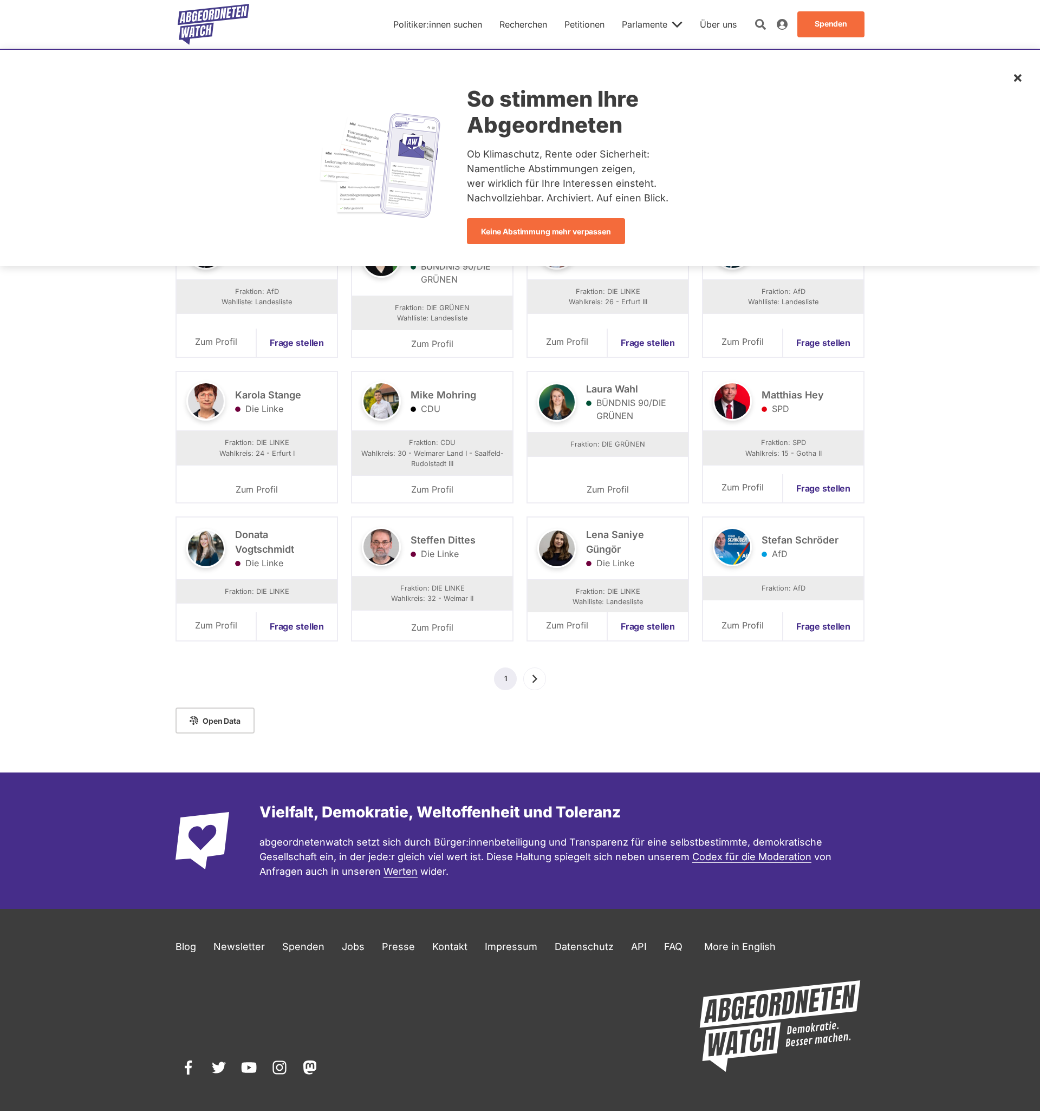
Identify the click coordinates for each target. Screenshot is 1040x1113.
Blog (186, 946)
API (639, 946)
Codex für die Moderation (751, 856)
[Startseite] (213, 24)
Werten (401, 871)
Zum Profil (216, 341)
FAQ (673, 946)
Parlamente (644, 24)
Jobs (353, 946)
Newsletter (239, 946)
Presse (398, 946)
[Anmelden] (782, 24)
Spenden (303, 946)
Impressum (511, 946)
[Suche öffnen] (760, 24)
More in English (740, 946)
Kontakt (449, 946)
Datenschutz (584, 946)
